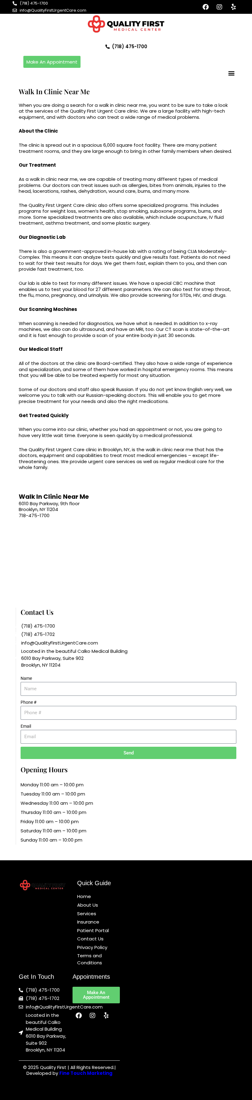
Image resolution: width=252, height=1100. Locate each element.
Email (26, 726)
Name (26, 678)
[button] (231, 73)
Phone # (29, 702)
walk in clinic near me (123, 105)
